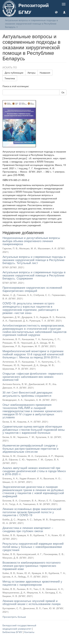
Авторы (31, 72)
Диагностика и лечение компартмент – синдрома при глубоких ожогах (28, 529)
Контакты (29, 632)
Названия (45, 72)
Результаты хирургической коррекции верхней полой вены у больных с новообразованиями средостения (33, 546)
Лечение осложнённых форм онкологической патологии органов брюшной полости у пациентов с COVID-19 (32, 512)
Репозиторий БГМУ (33, 8)
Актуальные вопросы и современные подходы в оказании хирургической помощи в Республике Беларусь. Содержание (34, 275)
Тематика (10, 78)
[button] (56, 12)
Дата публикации (14, 72)
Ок (62, 92)
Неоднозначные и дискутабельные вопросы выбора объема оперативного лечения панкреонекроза (31, 241)
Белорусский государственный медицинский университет (19, 627)
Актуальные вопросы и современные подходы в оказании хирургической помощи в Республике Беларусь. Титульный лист (34, 259)
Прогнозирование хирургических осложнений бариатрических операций (32, 289)
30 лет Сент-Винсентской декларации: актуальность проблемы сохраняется (28, 394)
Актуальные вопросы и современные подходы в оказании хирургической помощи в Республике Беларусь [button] (31, 23)
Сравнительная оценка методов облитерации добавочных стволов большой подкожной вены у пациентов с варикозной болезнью (34, 429)
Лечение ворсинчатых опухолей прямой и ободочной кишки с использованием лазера (31, 602)
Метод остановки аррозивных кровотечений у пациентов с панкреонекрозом (32, 583)
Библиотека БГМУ (13, 632)
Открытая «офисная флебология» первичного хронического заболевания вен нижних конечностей (33, 376)
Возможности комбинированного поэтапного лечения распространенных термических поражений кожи (31, 565)
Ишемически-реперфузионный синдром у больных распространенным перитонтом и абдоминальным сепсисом (30, 448)
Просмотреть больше (14, 616)
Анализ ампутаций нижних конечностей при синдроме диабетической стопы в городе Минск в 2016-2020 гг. (34, 471)
